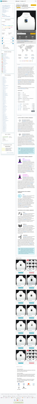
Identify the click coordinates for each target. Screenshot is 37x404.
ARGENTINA (4, 54)
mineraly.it (19, 397)
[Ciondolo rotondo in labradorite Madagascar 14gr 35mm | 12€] (21, 279)
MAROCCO (4, 62)
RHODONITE (4, 119)
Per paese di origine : (10, 33)
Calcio (20, 108)
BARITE (4, 84)
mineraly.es (24, 397)
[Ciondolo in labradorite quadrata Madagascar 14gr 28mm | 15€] (21, 324)
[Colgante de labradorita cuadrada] (27, 60)
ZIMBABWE (4, 72)
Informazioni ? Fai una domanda (21, 33)
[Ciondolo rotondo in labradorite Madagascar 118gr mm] (32, 354)
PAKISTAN (4, 66)
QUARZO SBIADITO (5, 118)
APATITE (4, 83)
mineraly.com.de (14, 397)
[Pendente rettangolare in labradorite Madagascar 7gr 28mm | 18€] (32, 324)
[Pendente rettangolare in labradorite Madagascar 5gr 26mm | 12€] (32, 339)
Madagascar (26, 58)
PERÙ (4, 65)
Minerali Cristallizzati (6, 7)
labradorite (19, 270)
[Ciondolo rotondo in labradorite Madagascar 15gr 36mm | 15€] (21, 294)
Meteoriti (4, 12)
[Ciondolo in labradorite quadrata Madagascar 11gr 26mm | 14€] (32, 309)
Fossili (4, 9)
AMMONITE (4, 81)
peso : (3, 39)
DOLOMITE (4, 97)
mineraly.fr (3, 397)
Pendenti (24, 3)
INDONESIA (4, 60)
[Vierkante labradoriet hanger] (29, 60)
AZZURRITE (4, 130)
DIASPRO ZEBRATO (5, 95)
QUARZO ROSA (5, 117)
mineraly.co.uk (8, 397)
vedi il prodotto (21, 272)
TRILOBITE (4, 131)
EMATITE (4, 98)
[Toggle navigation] (35, 1)
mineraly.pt (34, 397)
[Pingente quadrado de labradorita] (30, 60)
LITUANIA (4, 61)
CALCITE (4, 86)
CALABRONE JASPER (5, 85)
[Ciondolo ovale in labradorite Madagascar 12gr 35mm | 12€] (32, 279)
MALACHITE (4, 108)
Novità (3, 14)
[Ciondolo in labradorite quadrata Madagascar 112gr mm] (32, 264)
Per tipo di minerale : (3, 33)
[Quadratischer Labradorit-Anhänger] (26, 60)
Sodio (20, 109)
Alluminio (20, 106)
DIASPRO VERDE (5, 94)
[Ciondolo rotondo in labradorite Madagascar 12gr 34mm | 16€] (21, 339)
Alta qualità (4, 15)
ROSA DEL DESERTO (5, 120)
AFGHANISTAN (5, 53)
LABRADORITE (5, 106)
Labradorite (32, 55)
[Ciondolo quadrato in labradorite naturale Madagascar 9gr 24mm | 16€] (21, 264)
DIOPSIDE (4, 96)
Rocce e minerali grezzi (6, 5)
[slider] (2, 38)
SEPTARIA (4, 122)
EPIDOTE (4, 99)
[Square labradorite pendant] (24, 60)
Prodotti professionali (6, 16)
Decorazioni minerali (6, 6)
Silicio (20, 105)
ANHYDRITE (4, 82)
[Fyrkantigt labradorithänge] (32, 60)
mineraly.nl (29, 397)
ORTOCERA (4, 110)
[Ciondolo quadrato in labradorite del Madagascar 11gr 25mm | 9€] (21, 309)
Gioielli (21, 3)
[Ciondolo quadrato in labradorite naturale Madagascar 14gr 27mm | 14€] (32, 294)
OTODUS (4, 111)
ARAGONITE (4, 129)
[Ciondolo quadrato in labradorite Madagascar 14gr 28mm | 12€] (21, 354)
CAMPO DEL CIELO (5, 87)
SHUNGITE (4, 123)
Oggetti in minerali (5, 8)
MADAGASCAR (5, 63)
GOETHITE (4, 105)
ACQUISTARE (33, 5)
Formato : (3, 42)
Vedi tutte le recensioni (10, 152)
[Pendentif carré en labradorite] (23, 60)
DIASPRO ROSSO (5, 93)
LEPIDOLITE (4, 107)
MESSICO (4, 64)
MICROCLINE (5, 109)
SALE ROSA (4, 121)
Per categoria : (4, 21)
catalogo (18, 3)
